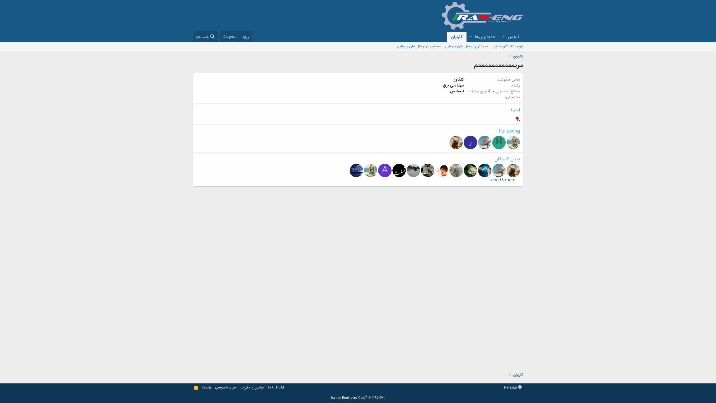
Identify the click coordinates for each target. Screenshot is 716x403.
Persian (511, 388)
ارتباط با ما (276, 388)
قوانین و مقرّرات (252, 388)
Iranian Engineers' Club (358, 397)
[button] (503, 37)
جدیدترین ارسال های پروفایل (466, 46)
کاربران (456, 37)
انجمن (513, 37)
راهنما (206, 388)
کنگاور (459, 79)
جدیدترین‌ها (485, 37)
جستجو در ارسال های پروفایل (419, 46)
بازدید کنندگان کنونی (508, 46)
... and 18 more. (505, 180)
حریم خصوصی (226, 388)
